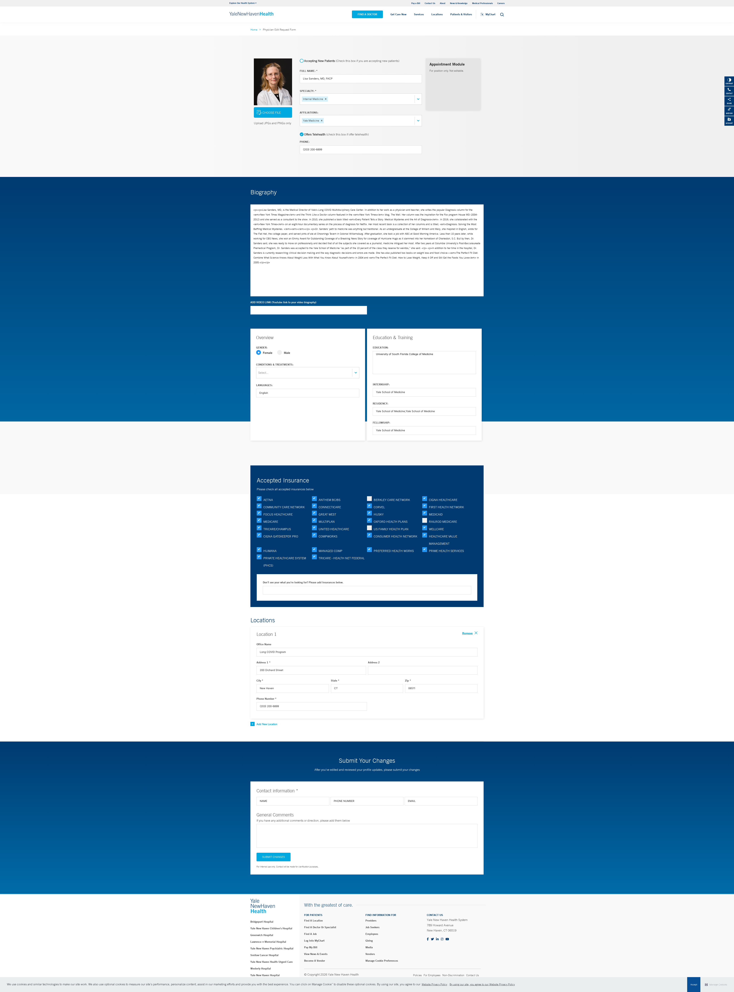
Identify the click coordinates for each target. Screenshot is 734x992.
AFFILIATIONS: (309, 112)
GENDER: (261, 347)
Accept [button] (693, 984)
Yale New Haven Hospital (265, 975)
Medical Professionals (482, 3)
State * (335, 680)
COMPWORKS (328, 536)
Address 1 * (263, 662)
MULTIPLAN (327, 522)
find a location (313, 920)
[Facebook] (428, 939)
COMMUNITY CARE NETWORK (284, 507)
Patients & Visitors (461, 14)
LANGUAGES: (264, 385)
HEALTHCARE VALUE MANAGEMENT (443, 539)
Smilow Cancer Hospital (264, 955)
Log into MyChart (314, 940)
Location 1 (267, 634)
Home (253, 29)
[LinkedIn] (437, 939)
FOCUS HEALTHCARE (278, 514)
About (442, 3)
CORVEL (379, 507)
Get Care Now (398, 14)
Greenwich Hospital (261, 935)
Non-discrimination (453, 975)
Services (419, 14)
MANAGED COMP (330, 551)
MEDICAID (436, 514)
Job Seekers (372, 927)
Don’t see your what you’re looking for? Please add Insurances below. (303, 582)
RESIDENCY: (380, 403)
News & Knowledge (459, 3)
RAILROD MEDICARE (443, 522)
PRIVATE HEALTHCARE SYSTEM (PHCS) (284, 561)
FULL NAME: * (308, 71)
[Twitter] (432, 939)
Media (369, 947)
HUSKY (379, 514)
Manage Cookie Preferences (381, 960)
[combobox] (258, 372)
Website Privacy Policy (434, 984)
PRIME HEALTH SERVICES (446, 551)
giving (369, 940)
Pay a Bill (415, 3)
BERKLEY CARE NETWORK (392, 500)
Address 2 (374, 662)
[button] (326, 98)
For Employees (432, 975)
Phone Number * (266, 698)
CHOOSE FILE (271, 112)
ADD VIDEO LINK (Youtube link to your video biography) (283, 302)
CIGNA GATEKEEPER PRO (280, 536)
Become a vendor (314, 960)
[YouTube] (447, 939)
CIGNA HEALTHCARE (443, 500)
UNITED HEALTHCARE (334, 529)
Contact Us (430, 3)
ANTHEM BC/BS (329, 500)
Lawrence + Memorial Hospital (268, 941)
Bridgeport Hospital (261, 921)
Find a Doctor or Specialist (320, 927)
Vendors (370, 954)
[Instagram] (442, 939)
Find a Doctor (367, 14)
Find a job (310, 934)
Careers (501, 3)
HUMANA (270, 551)
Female (267, 353)
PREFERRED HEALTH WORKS (394, 551)
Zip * (408, 680)
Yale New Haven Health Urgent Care (271, 962)
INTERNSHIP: (381, 384)
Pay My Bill (310, 947)
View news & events (315, 954)
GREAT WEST (327, 514)
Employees (371, 934)
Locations (437, 14)
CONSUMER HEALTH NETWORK (395, 536)
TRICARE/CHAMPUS (277, 529)
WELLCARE (436, 529)
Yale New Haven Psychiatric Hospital (271, 948)
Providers (370, 920)
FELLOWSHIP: (381, 422)
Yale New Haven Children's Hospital (271, 928)
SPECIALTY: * (308, 91)
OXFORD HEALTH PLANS (391, 522)
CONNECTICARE (330, 507)
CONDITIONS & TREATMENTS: (274, 364)
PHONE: (304, 141)
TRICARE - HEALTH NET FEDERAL (342, 558)
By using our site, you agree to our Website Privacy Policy (482, 984)
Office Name (264, 644)
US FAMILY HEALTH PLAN (391, 529)
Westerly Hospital (260, 968)
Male (287, 353)
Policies (417, 975)
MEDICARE (270, 522)
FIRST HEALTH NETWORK (446, 507)
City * (260, 680)
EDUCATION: (380, 347)
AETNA (268, 500)
